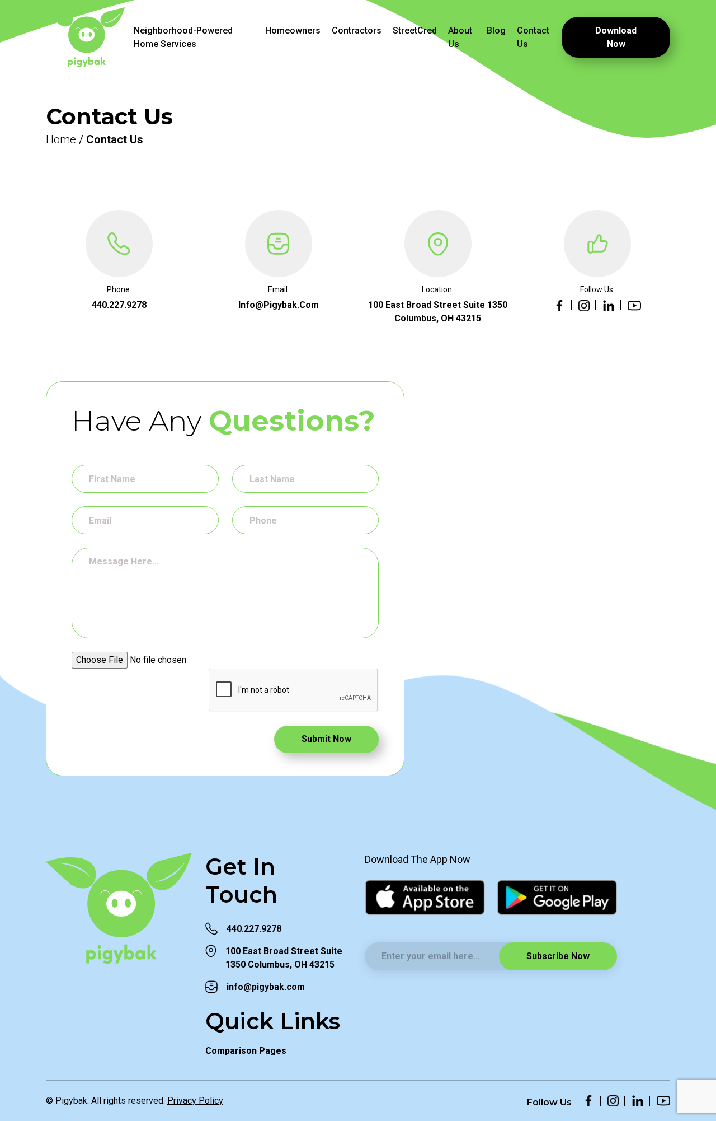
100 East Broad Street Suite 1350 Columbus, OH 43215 (283, 958)
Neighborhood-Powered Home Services (183, 37)
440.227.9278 (119, 305)
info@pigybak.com (278, 305)
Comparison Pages (245, 1050)
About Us (460, 37)
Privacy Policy (195, 1100)
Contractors (356, 30)
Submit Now (326, 739)
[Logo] (85, 37)
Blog (496, 30)
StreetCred (415, 30)
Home (61, 139)
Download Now (616, 37)
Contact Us (533, 37)
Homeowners (293, 30)
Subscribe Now (558, 956)
